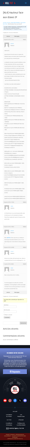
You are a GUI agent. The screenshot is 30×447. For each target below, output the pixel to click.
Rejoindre (16, 371)
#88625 (24, 226)
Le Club (9, 420)
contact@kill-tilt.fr (16, 428)
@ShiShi (9, 237)
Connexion (7, 317)
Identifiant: (6, 305)
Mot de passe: (7, 310)
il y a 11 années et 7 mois (16, 29)
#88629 (24, 247)
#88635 (24, 264)
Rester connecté (8, 314)
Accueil (4, 22)
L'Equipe (21, 420)
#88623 (24, 202)
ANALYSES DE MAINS (15, 22)
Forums (8, 22)
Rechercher (23, 323)
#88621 (24, 39)
